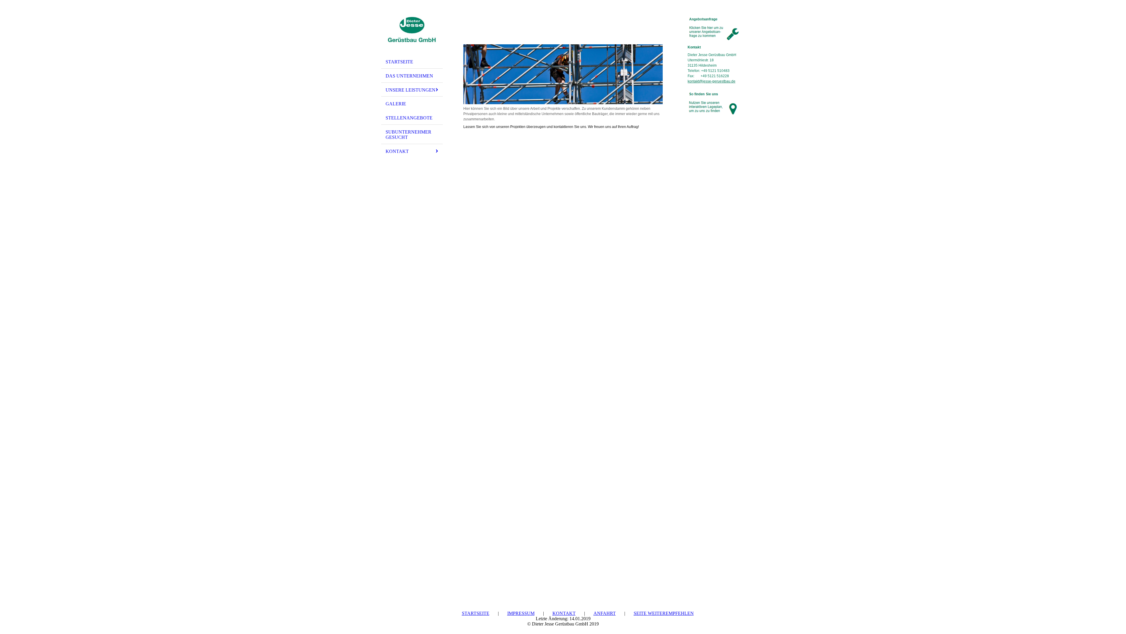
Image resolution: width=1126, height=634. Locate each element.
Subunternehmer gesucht (408, 134)
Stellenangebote (409, 117)
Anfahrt (604, 613)
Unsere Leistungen (410, 89)
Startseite (399, 61)
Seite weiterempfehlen (664, 613)
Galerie (396, 103)
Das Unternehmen (409, 75)
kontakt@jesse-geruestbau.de (711, 81)
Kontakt (397, 151)
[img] (412, 30)
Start (440, 613)
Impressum (521, 613)
